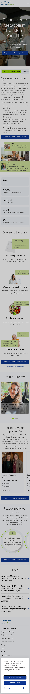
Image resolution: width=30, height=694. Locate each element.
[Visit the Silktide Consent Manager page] (24, 688)
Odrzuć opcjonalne (15, 683)
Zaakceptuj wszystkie (15, 677)
